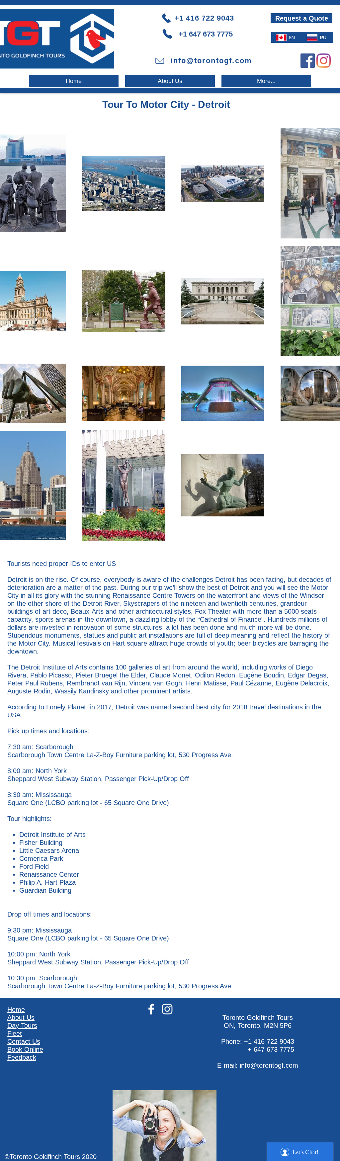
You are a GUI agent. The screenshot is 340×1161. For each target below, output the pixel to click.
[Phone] (167, 34)
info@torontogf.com (269, 1065)
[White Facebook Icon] (151, 1009)
